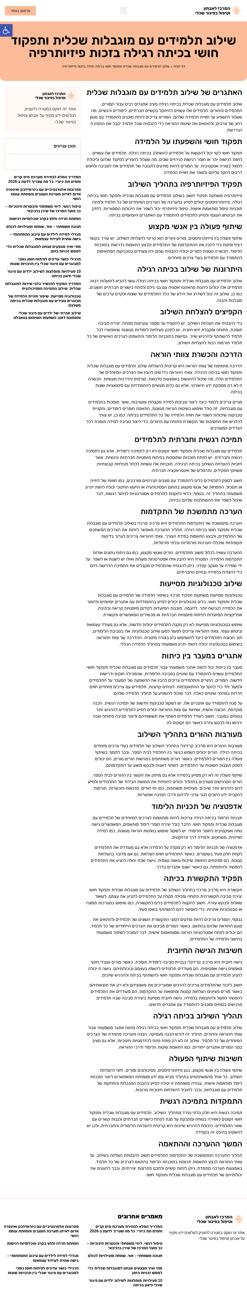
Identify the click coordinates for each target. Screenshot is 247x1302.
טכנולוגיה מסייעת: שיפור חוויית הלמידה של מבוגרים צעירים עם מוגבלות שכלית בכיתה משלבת (44, 300)
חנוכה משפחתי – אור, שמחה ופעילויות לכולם (43, 227)
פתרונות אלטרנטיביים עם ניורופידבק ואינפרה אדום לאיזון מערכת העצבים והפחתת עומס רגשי (43, 194)
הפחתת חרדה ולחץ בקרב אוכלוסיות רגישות (45, 219)
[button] (6, 30)
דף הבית (179, 66)
